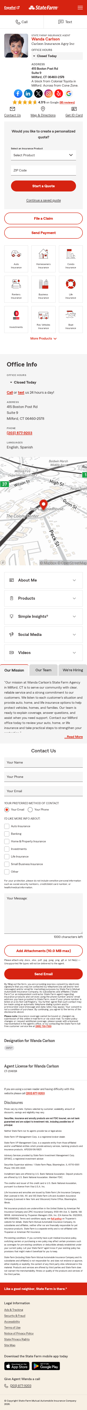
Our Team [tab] (43, 670)
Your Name (15, 762)
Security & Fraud (14, 1315)
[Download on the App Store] (17, 1366)
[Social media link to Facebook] (18, 93)
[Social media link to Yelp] (58, 93)
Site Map (9, 1345)
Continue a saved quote (43, 200)
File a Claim (43, 218)
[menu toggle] (80, 8)
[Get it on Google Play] (46, 1366)
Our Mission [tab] (14, 670)
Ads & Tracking (13, 1309)
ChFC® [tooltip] (9, 1048)
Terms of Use (12, 1327)
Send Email (43, 974)
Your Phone (15, 777)
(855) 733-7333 (43, 1026)
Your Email (14, 791)
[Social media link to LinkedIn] (28, 93)
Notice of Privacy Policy (19, 1333)
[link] (43, 7)
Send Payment (43, 233)
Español (10, 7)
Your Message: (17, 898)
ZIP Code (20, 170)
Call (10, 392)
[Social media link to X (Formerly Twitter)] (38, 93)
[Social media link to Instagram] (48, 93)
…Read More (73, 736)
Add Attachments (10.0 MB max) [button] (43, 951)
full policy (56, 1218)
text (21, 392)
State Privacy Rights (17, 1339)
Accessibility (12, 1321)
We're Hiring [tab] (73, 670)
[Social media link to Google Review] (69, 93)
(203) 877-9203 (19, 433)
